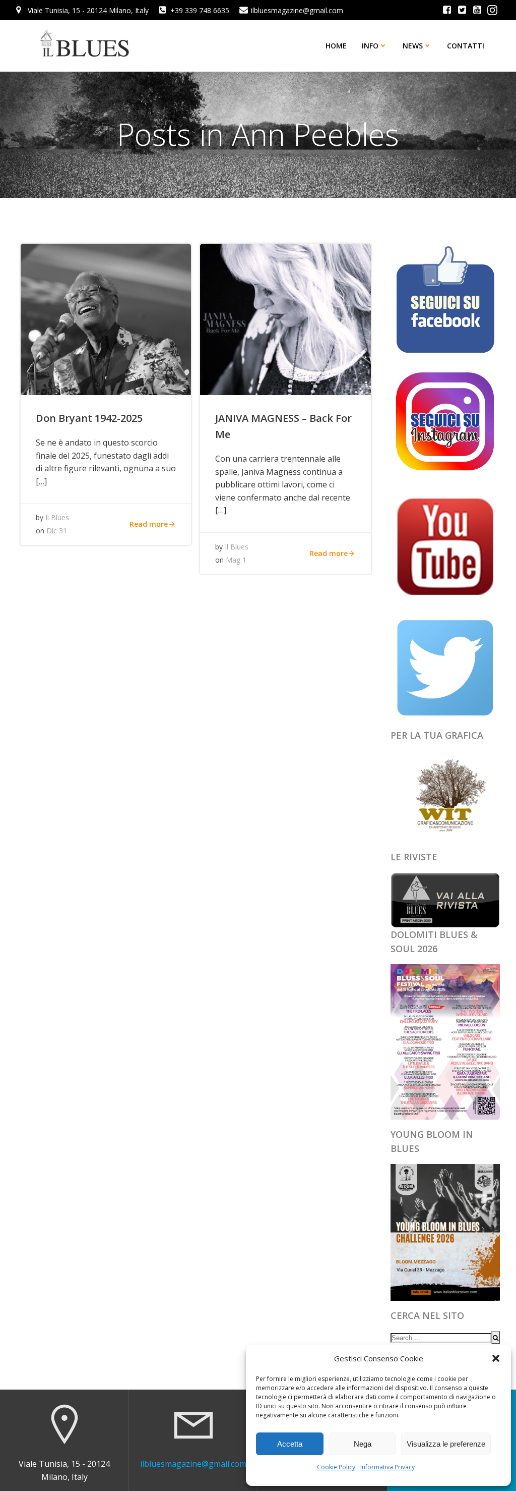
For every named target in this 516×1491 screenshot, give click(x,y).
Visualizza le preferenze (446, 1444)
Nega (362, 1444)
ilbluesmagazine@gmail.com (193, 1463)
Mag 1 (236, 560)
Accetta (289, 1444)
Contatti (465, 45)
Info (370, 45)
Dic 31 (56, 530)
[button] (496, 1358)
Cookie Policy (336, 1467)
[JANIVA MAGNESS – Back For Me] (285, 318)
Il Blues (57, 517)
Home (336, 45)
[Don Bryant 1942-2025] (106, 318)
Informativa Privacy (387, 1467)
